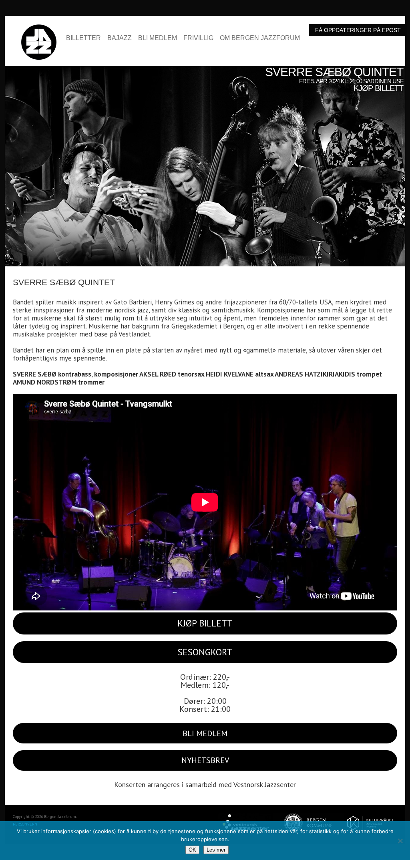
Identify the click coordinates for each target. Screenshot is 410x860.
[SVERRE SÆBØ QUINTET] (205, 70)
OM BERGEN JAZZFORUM (260, 38)
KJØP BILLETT (205, 623)
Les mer (216, 850)
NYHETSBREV (205, 760)
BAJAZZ (119, 38)
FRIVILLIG (198, 38)
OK (192, 850)
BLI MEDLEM (157, 38)
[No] (400, 841)
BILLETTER (83, 38)
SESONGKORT (205, 652)
